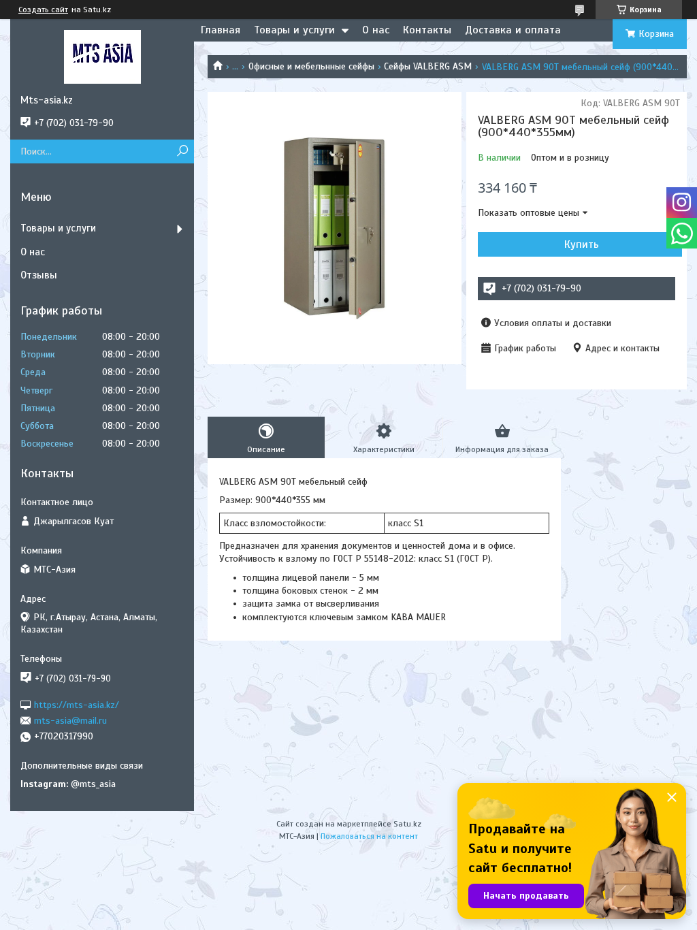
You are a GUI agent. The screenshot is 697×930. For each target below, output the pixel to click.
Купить (581, 244)
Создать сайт (43, 9)
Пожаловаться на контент (369, 836)
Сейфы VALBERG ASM (428, 66)
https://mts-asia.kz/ (76, 704)
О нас (375, 30)
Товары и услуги (294, 30)
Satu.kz (407, 824)
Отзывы (38, 275)
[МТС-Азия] (102, 56)
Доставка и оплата (513, 30)
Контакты (427, 30)
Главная (220, 30)
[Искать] (182, 151)
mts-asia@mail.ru (70, 720)
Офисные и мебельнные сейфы (311, 66)
